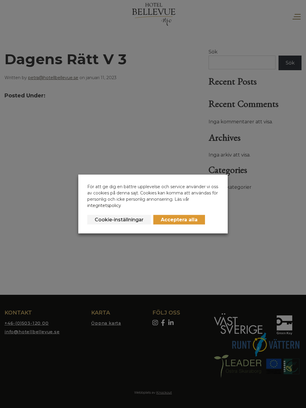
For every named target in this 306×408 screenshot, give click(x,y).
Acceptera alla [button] (179, 220)
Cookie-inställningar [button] (119, 220)
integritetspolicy (104, 205)
